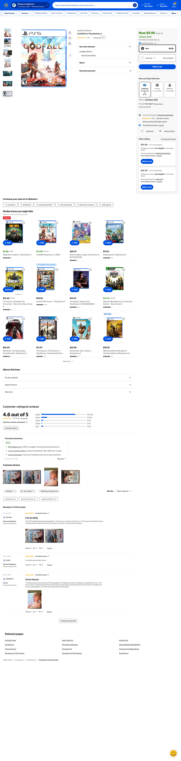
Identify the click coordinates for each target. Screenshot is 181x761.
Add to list (150, 131)
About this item (11, 369)
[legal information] (159, 40)
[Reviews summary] (91, 38)
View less (60, 459)
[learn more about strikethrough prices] (162, 33)
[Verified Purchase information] (48, 513)
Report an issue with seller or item (155, 121)
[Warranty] (130, 392)
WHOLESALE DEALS (163, 153)
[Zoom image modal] (70, 43)
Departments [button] (9, 13)
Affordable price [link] (15, 447)
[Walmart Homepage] (6, 5)
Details (161, 125)
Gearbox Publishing (84, 30)
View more (67, 361)
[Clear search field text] (129, 5)
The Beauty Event (122, 13)
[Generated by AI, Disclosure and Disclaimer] (16, 459)
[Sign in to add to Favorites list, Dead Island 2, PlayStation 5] (124, 223)
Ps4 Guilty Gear (10, 640)
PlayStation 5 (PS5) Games (14, 653)
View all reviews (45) (68, 621)
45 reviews (24, 418)
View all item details (88, 55)
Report (49, 548)
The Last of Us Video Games (129, 649)
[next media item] (70, 55)
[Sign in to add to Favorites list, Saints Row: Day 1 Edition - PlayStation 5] (90, 319)
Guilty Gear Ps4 (67, 640)
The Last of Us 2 (10, 649)
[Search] (135, 5)
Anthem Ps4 (123, 640)
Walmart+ (147, 13)
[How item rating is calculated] (27, 422)
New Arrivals (107, 13)
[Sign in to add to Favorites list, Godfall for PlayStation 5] (70, 38)
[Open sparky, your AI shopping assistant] (173, 753)
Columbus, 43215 (151, 100)
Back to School (56, 13)
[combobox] (95, 5)
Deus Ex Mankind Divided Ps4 (129, 645)
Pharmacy (95, 13)
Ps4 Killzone (9, 645)
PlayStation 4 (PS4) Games (72, 653)
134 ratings (97, 37)
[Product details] (130, 378)
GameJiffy (159, 179)
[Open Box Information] (155, 58)
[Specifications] (130, 385)
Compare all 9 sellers (168, 139)
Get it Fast (83, 13)
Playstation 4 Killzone (70, 645)
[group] (88, 38)
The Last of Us (67, 649)
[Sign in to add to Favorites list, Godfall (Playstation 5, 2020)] (57, 223)
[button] (147, 5)
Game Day (136, 13)
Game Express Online (165, 115)
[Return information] (154, 43)
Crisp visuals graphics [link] (17, 451)
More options (158, 104)
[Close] (45, 13)
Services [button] (24, 13)
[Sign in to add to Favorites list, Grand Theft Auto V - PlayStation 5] (57, 270)
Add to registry (169, 131)
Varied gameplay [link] (15, 455)
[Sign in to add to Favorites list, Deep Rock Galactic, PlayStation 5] (23, 223)
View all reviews (11, 428)
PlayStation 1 (124, 653)
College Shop (71, 13)
